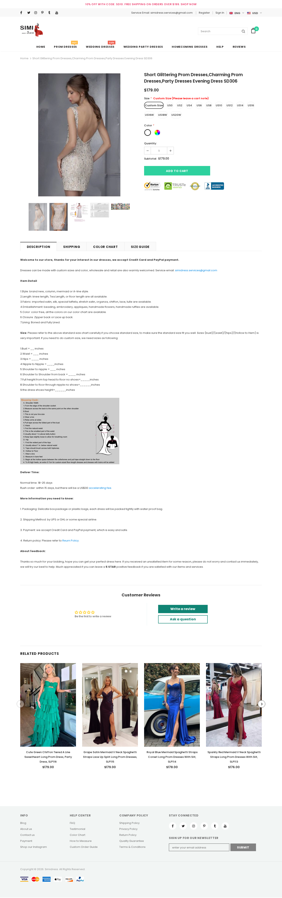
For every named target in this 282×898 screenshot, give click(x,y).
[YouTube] (57, 12)
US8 (208, 105)
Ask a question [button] (183, 619)
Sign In (220, 13)
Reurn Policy (70, 541)
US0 (170, 105)
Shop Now (189, 4)
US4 (189, 105)
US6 (199, 105)
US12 (229, 105)
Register (204, 13)
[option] (79, 135)
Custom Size (154, 105)
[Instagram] (36, 12)
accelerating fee (100, 488)
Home (24, 58)
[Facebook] (22, 12)
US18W (162, 115)
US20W (176, 115)
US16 (251, 105)
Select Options (48, 704)
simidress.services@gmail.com (196, 270)
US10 (219, 105)
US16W (149, 115)
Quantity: (150, 143)
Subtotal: (150, 159)
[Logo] (31, 30)
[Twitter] (29, 12)
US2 (179, 105)
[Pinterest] (43, 12)
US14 (240, 105)
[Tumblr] (50, 12)
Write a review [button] (182, 609)
